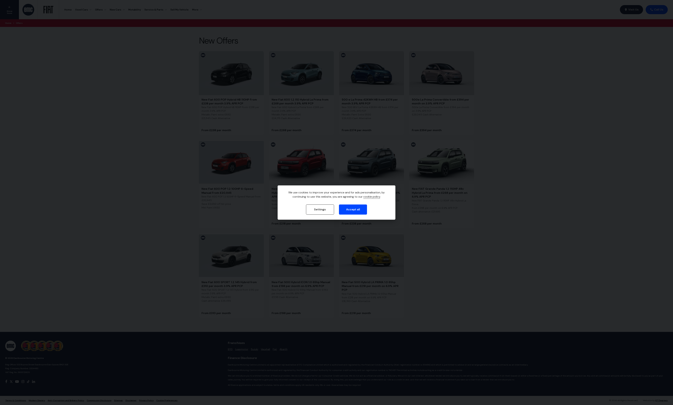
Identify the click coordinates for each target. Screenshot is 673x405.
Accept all (353, 209)
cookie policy (371, 196)
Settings (320, 209)
